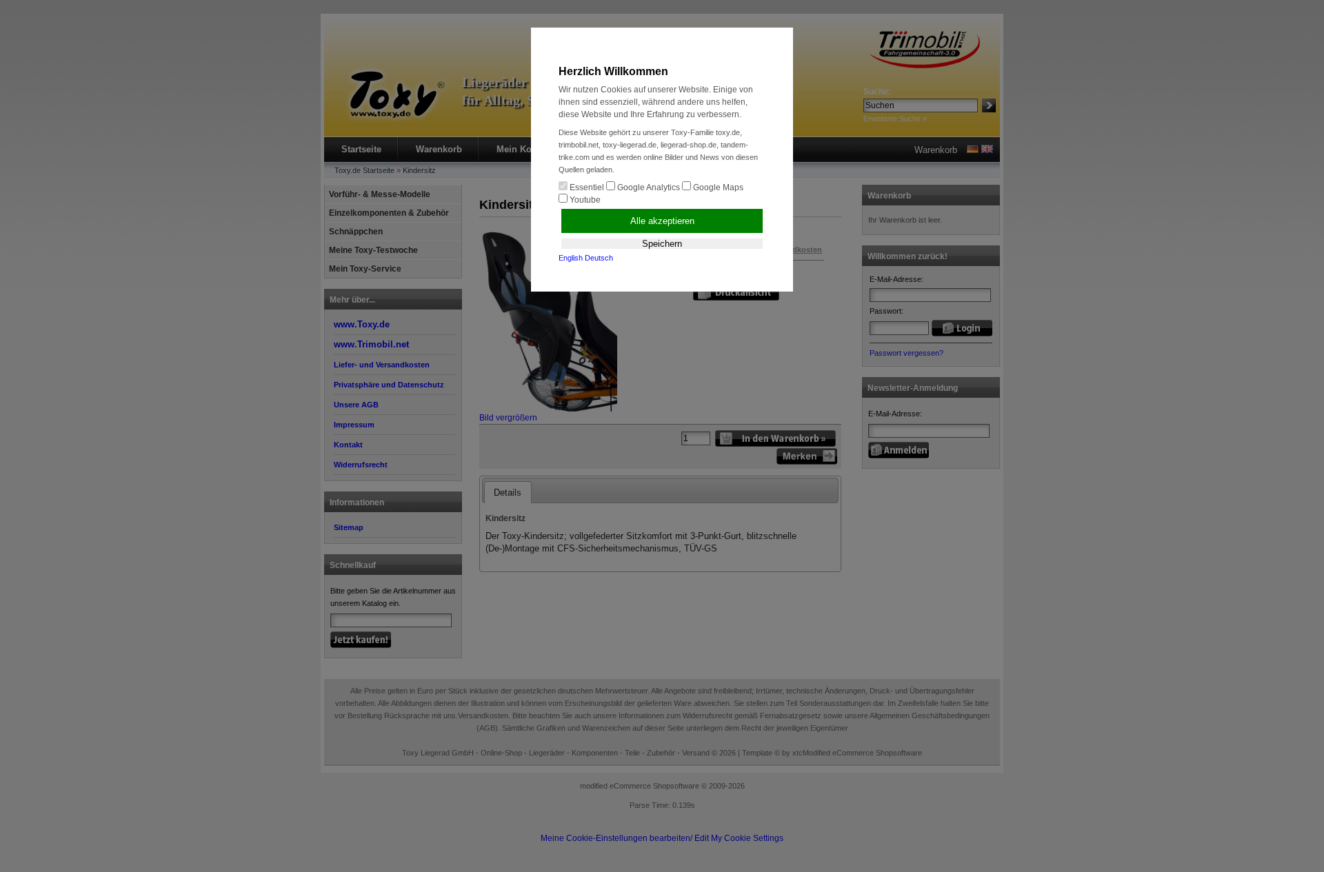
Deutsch (599, 258)
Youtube (584, 200)
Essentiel (586, 187)
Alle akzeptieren (662, 221)
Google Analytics (647, 187)
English (571, 258)
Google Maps (717, 187)
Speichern (662, 244)
